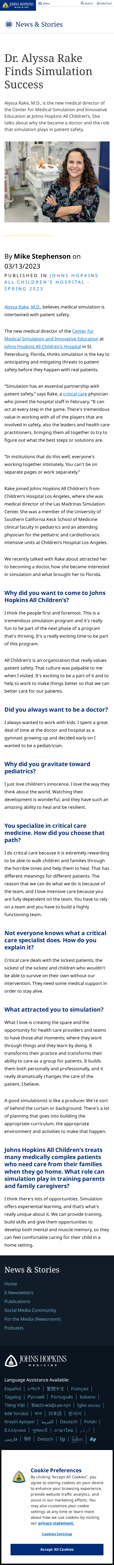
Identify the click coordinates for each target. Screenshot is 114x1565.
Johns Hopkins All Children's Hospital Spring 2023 (51, 282)
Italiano (87, 1397)
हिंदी (27, 1439)
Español (12, 1389)
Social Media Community (30, 1310)
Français (80, 1389)
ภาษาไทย (63, 1430)
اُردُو (85, 1430)
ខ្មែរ (62, 1439)
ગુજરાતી (40, 1430)
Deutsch (68, 1422)
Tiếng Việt (14, 1405)
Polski (90, 1422)
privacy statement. (56, 1523)
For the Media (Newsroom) (32, 1319)
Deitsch (45, 1439)
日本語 (55, 1413)
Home (10, 1284)
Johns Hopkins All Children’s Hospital (42, 346)
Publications (17, 1301)
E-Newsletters (18, 1293)
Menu (44, 4)
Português (62, 1397)
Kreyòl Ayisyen (19, 1422)
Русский (36, 1397)
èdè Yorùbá (16, 1413)
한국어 (75, 1413)
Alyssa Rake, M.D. (22, 307)
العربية (47, 1422)
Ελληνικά (15, 1430)
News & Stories (39, 24)
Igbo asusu (88, 1405)
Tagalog (12, 1397)
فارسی (10, 1439)
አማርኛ (34, 1389)
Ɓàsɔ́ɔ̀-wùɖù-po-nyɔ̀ (51, 1405)
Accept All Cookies (57, 1549)
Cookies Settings (57, 1533)
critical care (75, 394)
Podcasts (14, 1328)
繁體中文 (55, 1389)
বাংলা (38, 1413)
